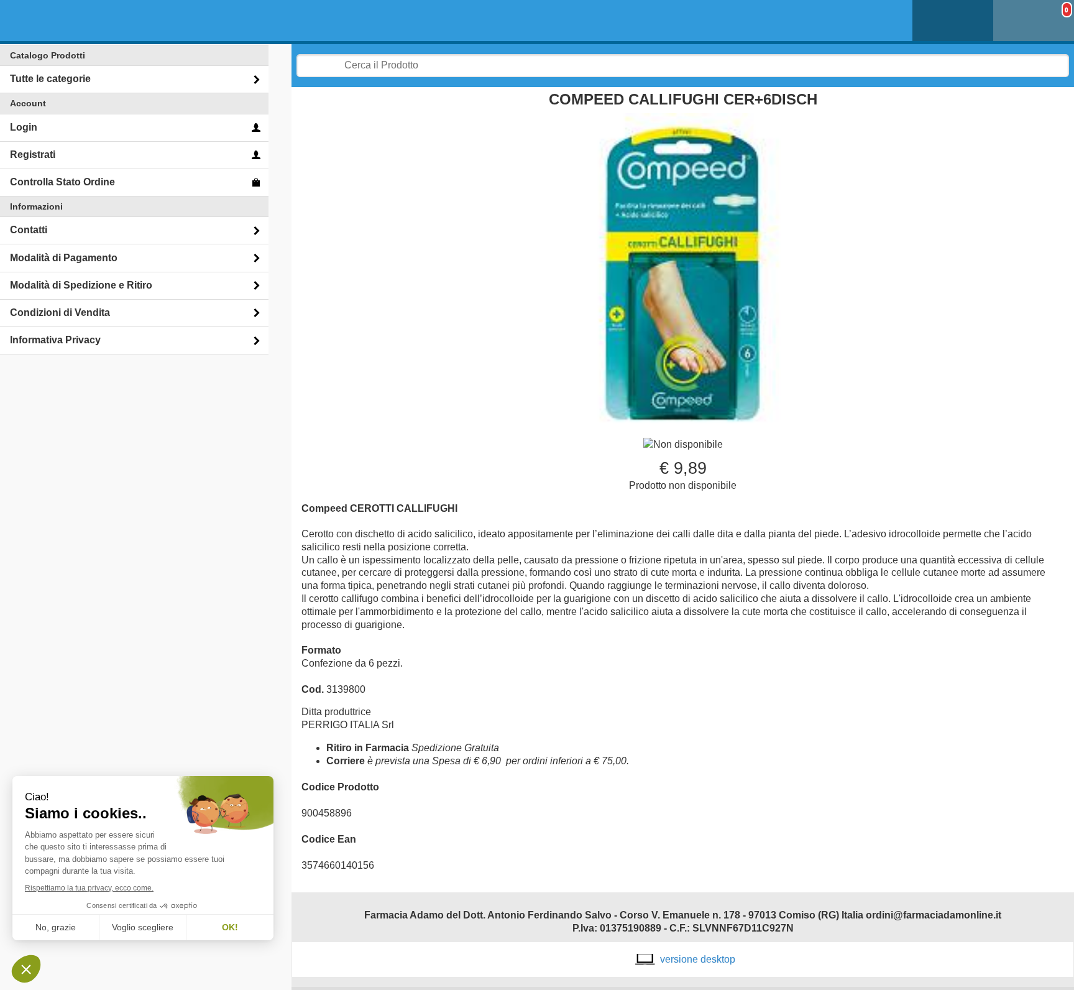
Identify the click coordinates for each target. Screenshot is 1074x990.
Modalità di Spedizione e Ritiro (81, 285)
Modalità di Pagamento (63, 257)
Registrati (32, 154)
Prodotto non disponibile (683, 485)
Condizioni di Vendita (60, 312)
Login (23, 127)
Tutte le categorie (50, 78)
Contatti (28, 229)
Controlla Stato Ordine (62, 182)
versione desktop (697, 959)
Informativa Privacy (55, 340)
